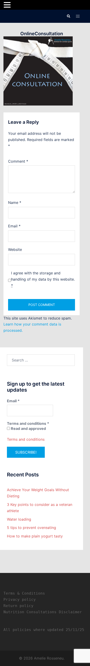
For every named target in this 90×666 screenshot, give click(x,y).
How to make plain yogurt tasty (35, 536)
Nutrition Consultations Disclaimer (42, 612)
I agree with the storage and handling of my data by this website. (43, 279)
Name (14, 202)
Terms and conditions (26, 439)
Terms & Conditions (24, 593)
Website (15, 249)
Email (14, 226)
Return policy (18, 606)
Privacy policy (19, 599)
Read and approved (28, 428)
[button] (68, 16)
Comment (18, 161)
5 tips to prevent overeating (31, 527)
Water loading (19, 519)
